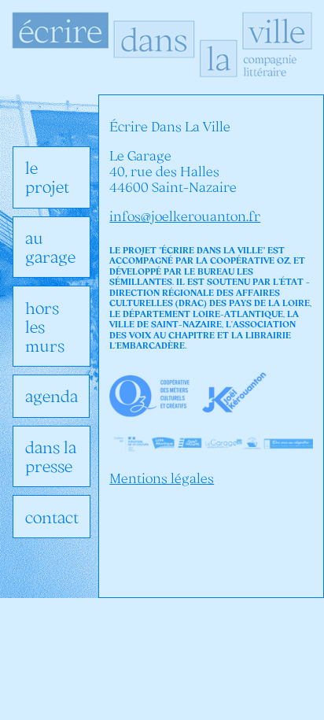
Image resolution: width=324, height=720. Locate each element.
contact (52, 517)
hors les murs (44, 326)
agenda (51, 395)
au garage (50, 247)
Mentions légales (161, 478)
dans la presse (50, 456)
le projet (47, 177)
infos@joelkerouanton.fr (184, 216)
